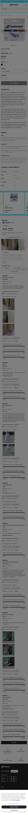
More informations (16, 800)
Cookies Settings (14, 810)
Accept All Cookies (14, 807)
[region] (14, 801)
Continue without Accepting (14, 803)
